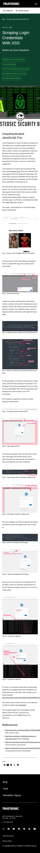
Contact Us (9, 10)
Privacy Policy (7, 841)
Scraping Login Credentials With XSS (17, 19)
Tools (5, 788)
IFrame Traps (15, 171)
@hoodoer (22, 705)
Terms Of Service (8, 836)
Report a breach (23, 10)
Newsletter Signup (12, 795)
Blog (3, 19)
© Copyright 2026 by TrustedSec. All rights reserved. (19, 846)
